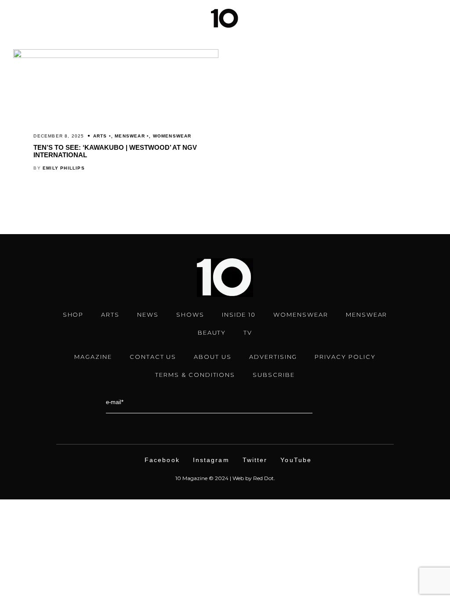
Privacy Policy (345, 356)
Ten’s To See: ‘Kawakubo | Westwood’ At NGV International (115, 151)
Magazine (93, 356)
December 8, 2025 (58, 136)
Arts (100, 136)
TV (247, 332)
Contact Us (153, 356)
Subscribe (274, 374)
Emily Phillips (64, 168)
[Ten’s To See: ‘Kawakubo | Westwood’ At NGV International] (115, 55)
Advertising (273, 356)
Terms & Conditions (195, 374)
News (148, 314)
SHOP (73, 314)
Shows (190, 314)
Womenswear (172, 136)
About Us (213, 356)
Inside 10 (239, 314)
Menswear (130, 136)
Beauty (212, 332)
